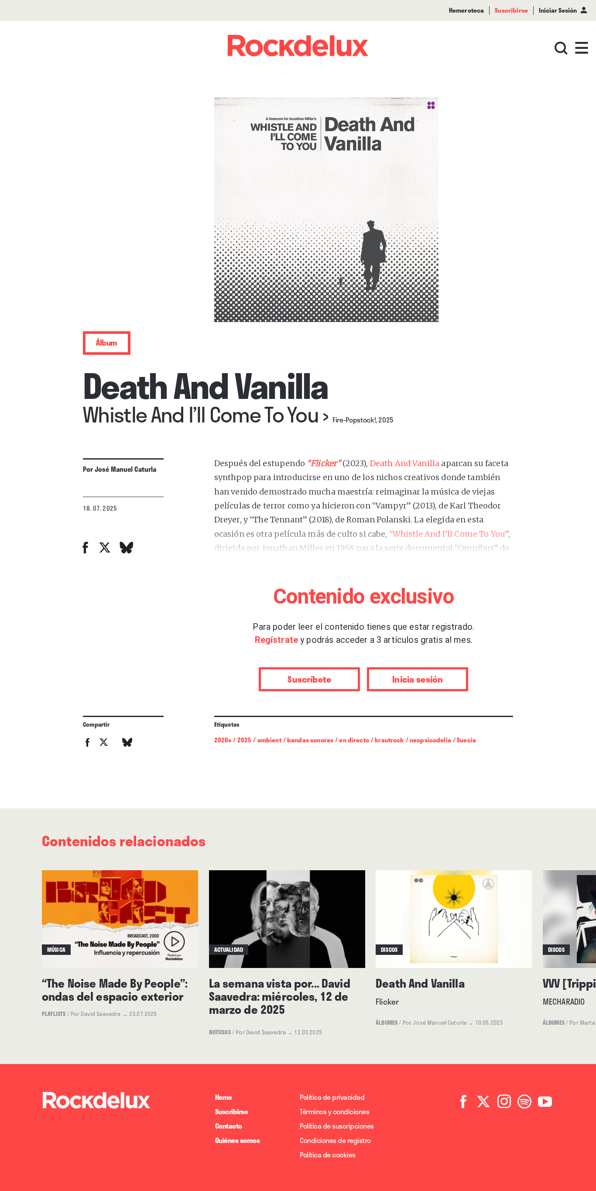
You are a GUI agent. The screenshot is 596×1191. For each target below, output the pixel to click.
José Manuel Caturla (126, 469)
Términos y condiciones (334, 1111)
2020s (223, 740)
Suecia (466, 740)
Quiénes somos (237, 1140)
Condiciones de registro (335, 1140)
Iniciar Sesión (558, 10)
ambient (269, 740)
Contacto (228, 1126)
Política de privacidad (332, 1097)
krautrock (389, 740)
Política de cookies (328, 1155)
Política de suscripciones (337, 1126)
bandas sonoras (310, 740)
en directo (354, 740)
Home (223, 1097)
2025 (244, 740)
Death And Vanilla (405, 463)
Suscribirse (231, 1111)
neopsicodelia (430, 740)
